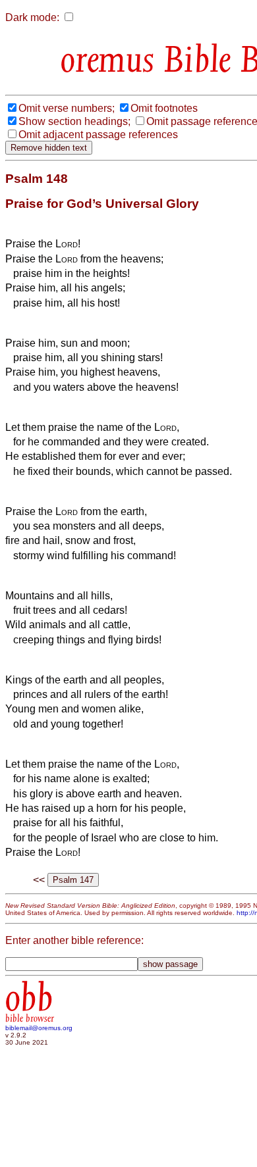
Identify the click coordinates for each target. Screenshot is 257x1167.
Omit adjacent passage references (98, 134)
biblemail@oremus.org (38, 1027)
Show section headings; (74, 121)
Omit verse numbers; (66, 108)
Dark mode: (32, 17)
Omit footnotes (164, 108)
